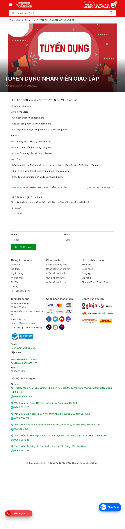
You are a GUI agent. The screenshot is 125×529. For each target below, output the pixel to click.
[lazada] (61, 327)
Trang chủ (16, 264)
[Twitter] (55, 319)
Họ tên (15, 234)
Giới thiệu (15, 269)
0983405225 (18, 371)
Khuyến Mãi (17, 277)
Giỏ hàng (86, 277)
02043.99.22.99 (23, 396)
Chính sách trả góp (56, 282)
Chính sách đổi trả (55, 273)
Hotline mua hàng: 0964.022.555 (20, 305)
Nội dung (16, 208)
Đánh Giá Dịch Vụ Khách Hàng (26, 327)
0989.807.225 (21, 439)
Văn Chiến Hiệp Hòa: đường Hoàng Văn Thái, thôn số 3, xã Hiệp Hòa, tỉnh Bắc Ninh (57, 424)
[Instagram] (68, 319)
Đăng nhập (87, 269)
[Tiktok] (49, 327)
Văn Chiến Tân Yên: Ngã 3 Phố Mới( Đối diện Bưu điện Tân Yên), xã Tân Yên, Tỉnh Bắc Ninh (61, 435)
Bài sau (106, 188)
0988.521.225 (21, 407)
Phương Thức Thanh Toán (95, 282)
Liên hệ (14, 286)
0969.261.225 (21, 450)
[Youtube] (61, 319)
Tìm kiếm (86, 264)
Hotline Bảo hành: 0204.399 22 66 (27, 313)
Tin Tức (14, 282)
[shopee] (55, 327)
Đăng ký (86, 273)
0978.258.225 (22, 418)
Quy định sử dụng (55, 277)
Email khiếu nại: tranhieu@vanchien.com (23, 321)
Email (67, 234)
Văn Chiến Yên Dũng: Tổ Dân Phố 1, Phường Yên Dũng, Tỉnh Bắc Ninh (50, 446)
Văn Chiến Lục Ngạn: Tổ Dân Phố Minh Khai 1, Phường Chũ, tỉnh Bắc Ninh (52, 413)
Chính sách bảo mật (56, 264)
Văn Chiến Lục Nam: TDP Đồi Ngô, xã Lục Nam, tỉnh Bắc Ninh (45, 403)
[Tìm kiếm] (111, 13)
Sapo (95, 463)
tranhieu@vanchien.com (23, 348)
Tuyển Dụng (17, 273)
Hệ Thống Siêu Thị (20, 291)
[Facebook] (49, 319)
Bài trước (94, 188)
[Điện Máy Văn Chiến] (24, 5)
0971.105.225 (21, 429)
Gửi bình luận (23, 247)
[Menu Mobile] (10, 4)
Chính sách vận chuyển (58, 269)
